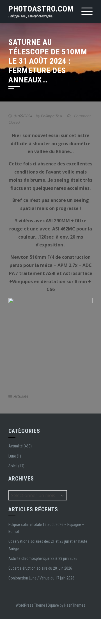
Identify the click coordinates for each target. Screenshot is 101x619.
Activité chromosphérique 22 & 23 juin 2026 (42, 558)
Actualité (20, 396)
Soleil (12, 466)
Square (53, 605)
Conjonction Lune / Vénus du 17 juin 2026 (41, 578)
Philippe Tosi (51, 115)
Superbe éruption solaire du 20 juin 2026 (40, 568)
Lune (12, 456)
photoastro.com (41, 8)
